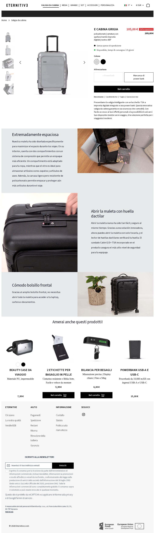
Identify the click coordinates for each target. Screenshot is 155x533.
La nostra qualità (13, 420)
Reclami (34, 425)
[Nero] (103, 61)
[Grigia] (96, 61)
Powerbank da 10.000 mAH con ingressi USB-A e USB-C (134, 381)
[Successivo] (84, 62)
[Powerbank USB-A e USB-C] (134, 347)
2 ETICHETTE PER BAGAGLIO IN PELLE (58, 372)
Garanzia (35, 445)
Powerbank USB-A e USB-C (134, 372)
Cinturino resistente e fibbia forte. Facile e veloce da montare (58, 381)
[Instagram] (83, 415)
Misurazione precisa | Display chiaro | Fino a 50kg (96, 376)
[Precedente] (20, 62)
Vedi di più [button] (9, 512)
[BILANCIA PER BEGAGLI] (96, 347)
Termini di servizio (24, 498)
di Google (11, 498)
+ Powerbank (108, 75)
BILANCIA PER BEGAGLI (96, 370)
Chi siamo (9, 415)
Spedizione (36, 420)
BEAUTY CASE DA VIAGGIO (20, 372)
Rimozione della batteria (38, 438)
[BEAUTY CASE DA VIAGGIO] (20, 347)
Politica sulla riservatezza (62, 428)
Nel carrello (124, 89)
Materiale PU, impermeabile (20, 379)
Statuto (59, 420)
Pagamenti (35, 415)
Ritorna (34, 430)
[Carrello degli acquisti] (148, 5)
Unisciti (62, 465)
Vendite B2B (10, 425)
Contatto (60, 415)
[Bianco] (18, 364)
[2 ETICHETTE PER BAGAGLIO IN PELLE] (58, 347)
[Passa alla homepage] (17, 5)
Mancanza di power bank (138, 77)
